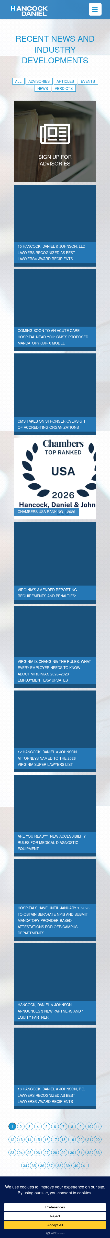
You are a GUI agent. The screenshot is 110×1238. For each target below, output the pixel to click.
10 (89, 1126)
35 (34, 1165)
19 (72, 1139)
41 (85, 1165)
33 (98, 1152)
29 (63, 1152)
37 (51, 1165)
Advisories (39, 81)
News (42, 88)
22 (98, 1139)
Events (88, 81)
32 (89, 1152)
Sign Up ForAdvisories (55, 160)
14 (29, 1139)
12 (12, 1139)
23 (12, 1152)
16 (47, 1139)
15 (38, 1139)
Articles (65, 81)
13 (21, 1139)
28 (55, 1152)
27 (47, 1152)
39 (68, 1165)
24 (21, 1152)
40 (76, 1165)
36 (42, 1165)
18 (63, 1139)
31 (81, 1152)
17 (55, 1139)
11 (98, 1126)
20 (81, 1139)
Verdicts (64, 88)
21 (89, 1139)
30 (72, 1152)
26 (38, 1152)
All (18, 81)
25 (29, 1152)
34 (25, 1165)
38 (59, 1165)
